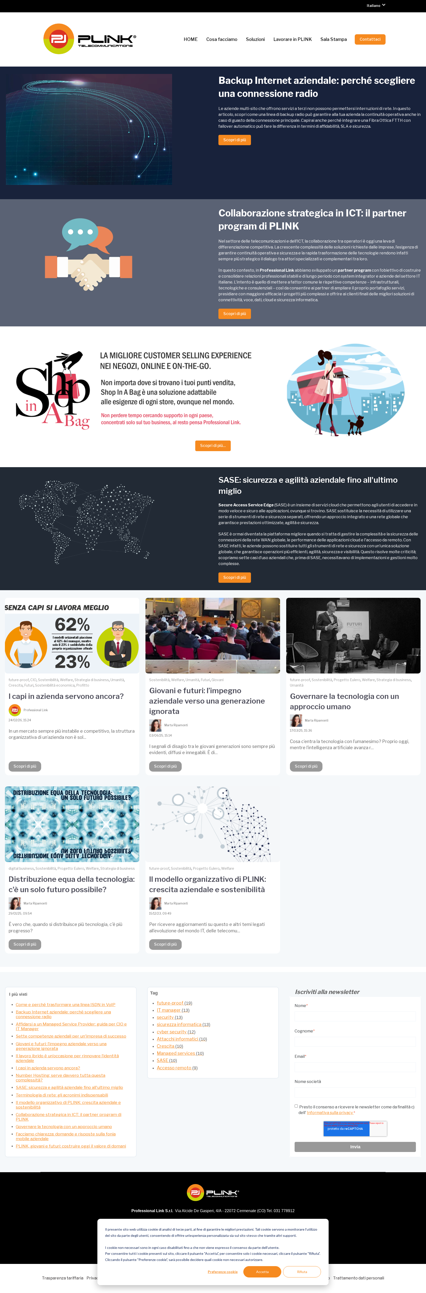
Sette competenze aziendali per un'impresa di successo (71, 1036)
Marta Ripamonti (176, 725)
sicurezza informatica (183, 1024)
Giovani (218, 680)
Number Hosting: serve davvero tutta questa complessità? (60, 1077)
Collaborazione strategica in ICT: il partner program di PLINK (68, 1117)
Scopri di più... (213, 445)
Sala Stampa (333, 39)
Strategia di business (91, 680)
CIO (33, 680)
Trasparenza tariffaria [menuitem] (62, 1278)
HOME (191, 39)
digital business (21, 868)
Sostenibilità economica (55, 685)
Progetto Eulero (347, 680)
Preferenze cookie (223, 1272)
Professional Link (36, 710)
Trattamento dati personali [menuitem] (358, 1278)
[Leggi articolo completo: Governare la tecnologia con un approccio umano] (353, 635)
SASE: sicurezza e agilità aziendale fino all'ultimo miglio (69, 1087)
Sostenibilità (48, 680)
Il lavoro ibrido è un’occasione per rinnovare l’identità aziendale (67, 1058)
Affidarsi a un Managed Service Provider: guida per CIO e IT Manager (71, 1026)
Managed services (180, 1053)
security (170, 1017)
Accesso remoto (177, 1067)
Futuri (29, 685)
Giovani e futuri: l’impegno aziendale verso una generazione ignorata (207, 701)
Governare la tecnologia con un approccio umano (64, 1126)
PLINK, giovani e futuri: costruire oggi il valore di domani (71, 1146)
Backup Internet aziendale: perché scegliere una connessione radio (63, 1014)
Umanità (117, 680)
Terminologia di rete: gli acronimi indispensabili (62, 1095)
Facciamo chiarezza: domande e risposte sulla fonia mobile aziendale (66, 1136)
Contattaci (370, 39)
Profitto (82, 685)
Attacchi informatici (182, 1039)
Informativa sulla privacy (330, 1112)
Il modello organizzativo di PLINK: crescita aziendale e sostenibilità (68, 1105)
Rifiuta (302, 1272)
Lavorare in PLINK (292, 39)
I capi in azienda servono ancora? (66, 696)
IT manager (173, 1010)
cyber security (176, 1031)
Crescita (16, 685)
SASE (167, 1060)
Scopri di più (234, 140)
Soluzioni (255, 39)
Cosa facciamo (221, 39)
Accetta (262, 1272)
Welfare (66, 680)
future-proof (19, 680)
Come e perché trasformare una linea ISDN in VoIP (65, 1004)
